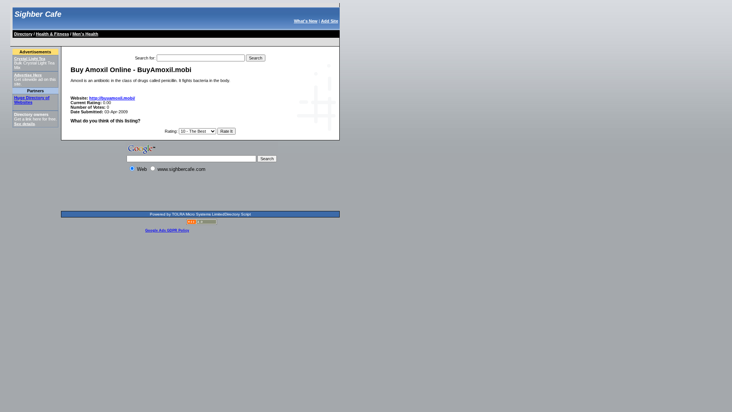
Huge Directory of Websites (32, 100)
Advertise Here (28, 75)
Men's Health (85, 34)
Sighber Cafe (37, 14)
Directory (23, 34)
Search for (144, 58)
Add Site (329, 21)
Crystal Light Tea (29, 58)
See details (24, 124)
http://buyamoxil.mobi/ (112, 98)
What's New (306, 21)
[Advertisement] (152, 40)
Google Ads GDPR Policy (167, 230)
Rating (171, 131)
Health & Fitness (52, 34)
